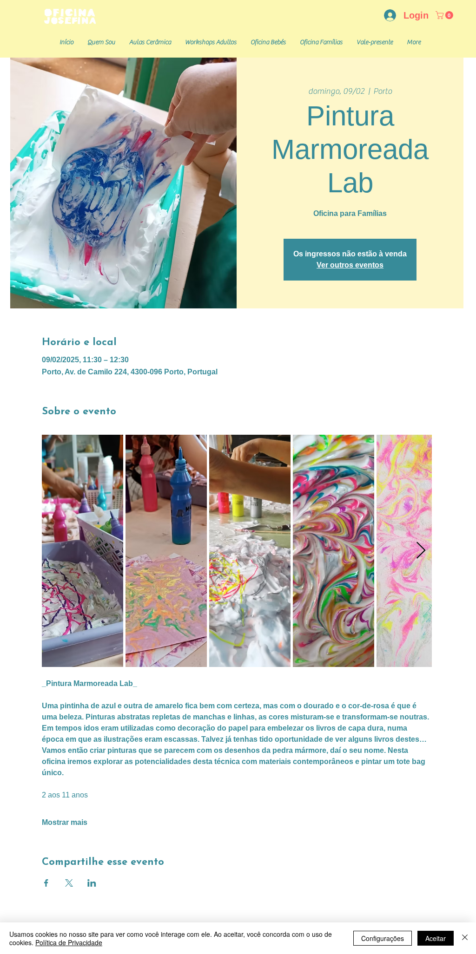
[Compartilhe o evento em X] (69, 883)
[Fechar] (464, 938)
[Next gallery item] (421, 551)
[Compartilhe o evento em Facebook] (46, 883)
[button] (445, 15)
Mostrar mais (64, 822)
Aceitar (435, 938)
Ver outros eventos (350, 265)
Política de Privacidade (68, 942)
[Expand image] (82, 551)
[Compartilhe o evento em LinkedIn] (91, 883)
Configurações (382, 938)
